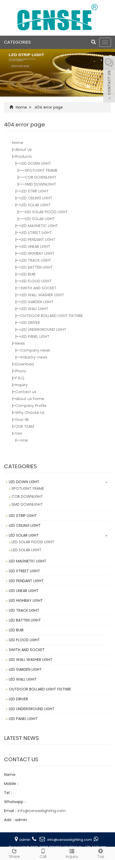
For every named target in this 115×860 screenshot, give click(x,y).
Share (14, 856)
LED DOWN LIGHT (36, 163)
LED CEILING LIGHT (36, 198)
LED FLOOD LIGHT (36, 281)
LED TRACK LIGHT (36, 260)
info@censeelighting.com (42, 810)
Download (24, 364)
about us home (29, 398)
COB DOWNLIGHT (40, 177)
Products (23, 156)
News (20, 343)
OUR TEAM (24, 426)
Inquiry (21, 385)
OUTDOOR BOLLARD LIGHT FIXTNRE (52, 315)
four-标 (22, 419)
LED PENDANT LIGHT (38, 239)
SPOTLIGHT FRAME (41, 170)
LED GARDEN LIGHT (37, 302)
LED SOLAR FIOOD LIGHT (46, 212)
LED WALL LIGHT (34, 308)
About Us (23, 149)
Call (43, 856)
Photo (20, 371)
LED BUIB (28, 274)
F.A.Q (19, 378)
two (18, 433)
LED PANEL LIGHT (35, 336)
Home (21, 107)
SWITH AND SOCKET (38, 288)
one (24, 440)
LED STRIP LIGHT (35, 191)
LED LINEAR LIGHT (35, 246)
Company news (35, 350)
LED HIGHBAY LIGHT (38, 253)
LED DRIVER (30, 322)
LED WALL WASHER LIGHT (42, 295)
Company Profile (31, 405)
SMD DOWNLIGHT (40, 184)
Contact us (25, 391)
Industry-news (34, 357)
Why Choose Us (29, 412)
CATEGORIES (17, 42)
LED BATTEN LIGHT (37, 267)
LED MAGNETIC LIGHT (39, 225)
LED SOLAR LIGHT (36, 205)
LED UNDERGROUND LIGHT (43, 329)
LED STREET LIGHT (36, 232)
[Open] (109, 80)
